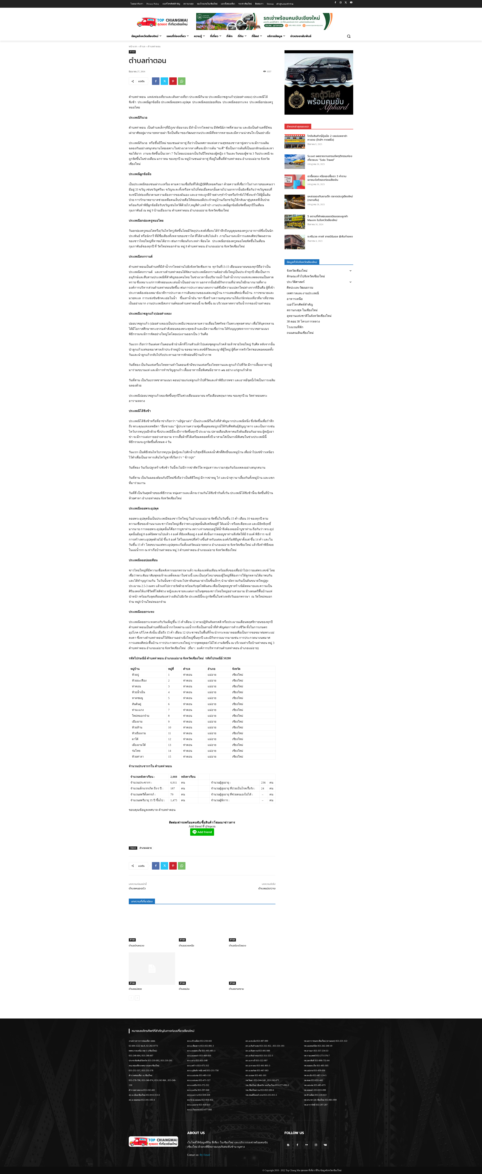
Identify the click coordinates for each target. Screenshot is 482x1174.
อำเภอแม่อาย (146, 848)
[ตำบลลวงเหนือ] (202, 925)
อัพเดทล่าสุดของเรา (298, 127)
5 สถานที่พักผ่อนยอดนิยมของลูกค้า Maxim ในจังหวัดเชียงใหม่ (327, 218)
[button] (348, 36)
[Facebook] (335, 3)
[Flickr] (306, 1145)
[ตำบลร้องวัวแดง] (252, 925)
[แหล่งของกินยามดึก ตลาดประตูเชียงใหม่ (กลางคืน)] (294, 202)
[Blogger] (288, 1145)
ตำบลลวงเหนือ (186, 945)
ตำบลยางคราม (236, 989)
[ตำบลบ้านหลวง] (152, 925)
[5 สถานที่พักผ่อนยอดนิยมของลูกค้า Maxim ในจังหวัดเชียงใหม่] (294, 222)
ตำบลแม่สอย (135, 989)
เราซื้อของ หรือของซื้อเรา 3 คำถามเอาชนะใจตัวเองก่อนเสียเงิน (326, 178)
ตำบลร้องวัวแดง (237, 945)
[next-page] (137, 998)
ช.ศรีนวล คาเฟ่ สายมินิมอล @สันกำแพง (330, 237)
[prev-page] (131, 998)
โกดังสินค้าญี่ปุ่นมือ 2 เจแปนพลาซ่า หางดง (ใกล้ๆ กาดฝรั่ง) (327, 138)
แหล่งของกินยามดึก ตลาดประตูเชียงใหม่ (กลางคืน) (330, 198)
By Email (205, 1154)
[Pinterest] (173, 81)
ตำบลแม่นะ (184, 989)
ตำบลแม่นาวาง (266, 888)
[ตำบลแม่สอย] (152, 968)
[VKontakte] (325, 1145)
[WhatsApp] (181, 81)
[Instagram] (341, 3)
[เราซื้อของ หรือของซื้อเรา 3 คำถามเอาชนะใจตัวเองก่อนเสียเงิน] (294, 182)
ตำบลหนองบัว (137, 888)
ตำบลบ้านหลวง (136, 945)
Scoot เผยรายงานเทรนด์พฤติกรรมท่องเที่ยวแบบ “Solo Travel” (329, 158)
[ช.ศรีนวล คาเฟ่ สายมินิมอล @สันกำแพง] (294, 242)
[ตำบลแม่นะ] (202, 968)
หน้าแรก (133, 46)
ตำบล (142, 46)
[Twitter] (346, 3)
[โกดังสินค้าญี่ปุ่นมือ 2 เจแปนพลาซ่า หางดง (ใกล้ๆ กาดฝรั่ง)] (294, 141)
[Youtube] (351, 3)
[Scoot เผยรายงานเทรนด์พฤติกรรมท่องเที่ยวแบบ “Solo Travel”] (294, 161)
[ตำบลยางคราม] (252, 968)
